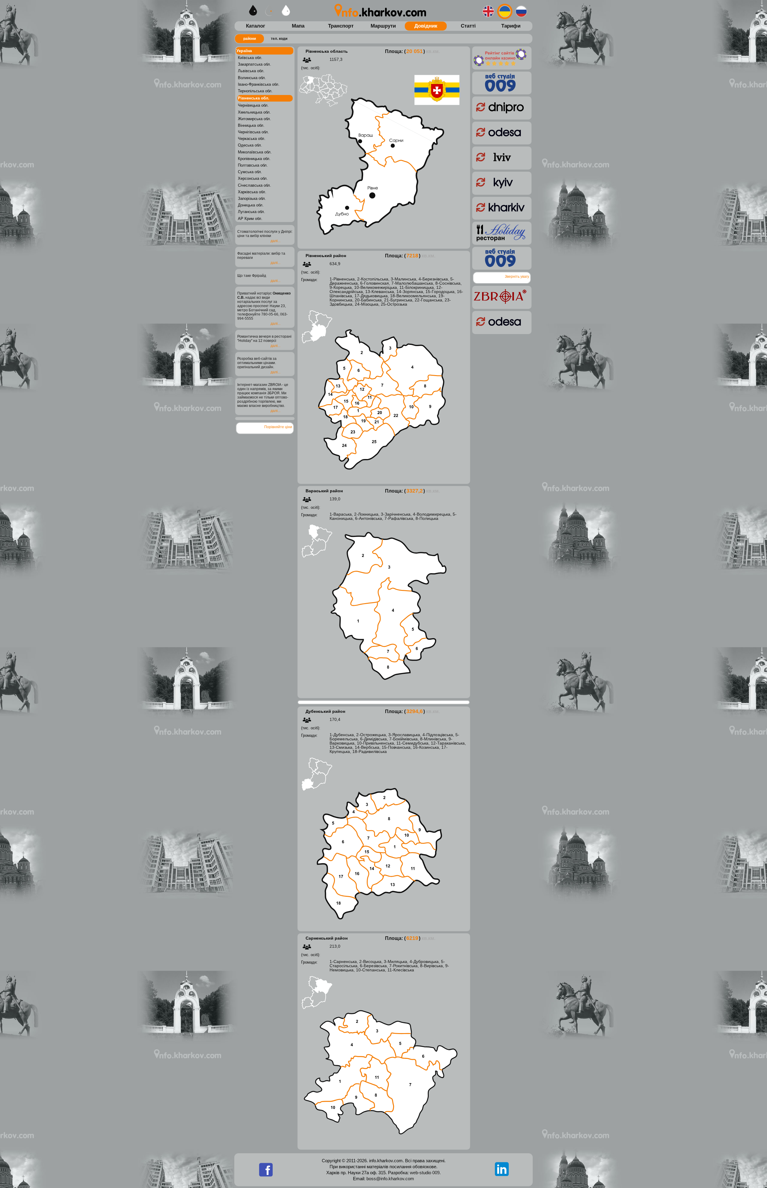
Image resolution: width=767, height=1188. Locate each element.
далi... (275, 241)
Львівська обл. (251, 71)
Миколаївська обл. (255, 152)
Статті (468, 26)
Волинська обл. (252, 78)
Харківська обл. (252, 192)
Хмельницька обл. (254, 112)
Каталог (255, 26)
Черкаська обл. (251, 138)
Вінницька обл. (251, 125)
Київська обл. (250, 57)
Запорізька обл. (252, 198)
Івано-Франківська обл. (259, 84)
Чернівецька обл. (253, 105)
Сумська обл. (250, 172)
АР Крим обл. (250, 218)
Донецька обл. (251, 205)
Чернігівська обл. (253, 132)
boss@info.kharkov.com (390, 1178)
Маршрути (383, 26)
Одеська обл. (250, 145)
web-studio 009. (425, 1172)
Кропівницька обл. (254, 158)
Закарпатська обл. (254, 64)
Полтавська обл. (253, 165)
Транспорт (341, 26)
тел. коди (279, 39)
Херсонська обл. (253, 178)
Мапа (298, 26)
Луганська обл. (251, 211)
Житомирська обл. (254, 119)
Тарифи (510, 26)
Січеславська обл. (254, 185)
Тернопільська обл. (255, 91)
